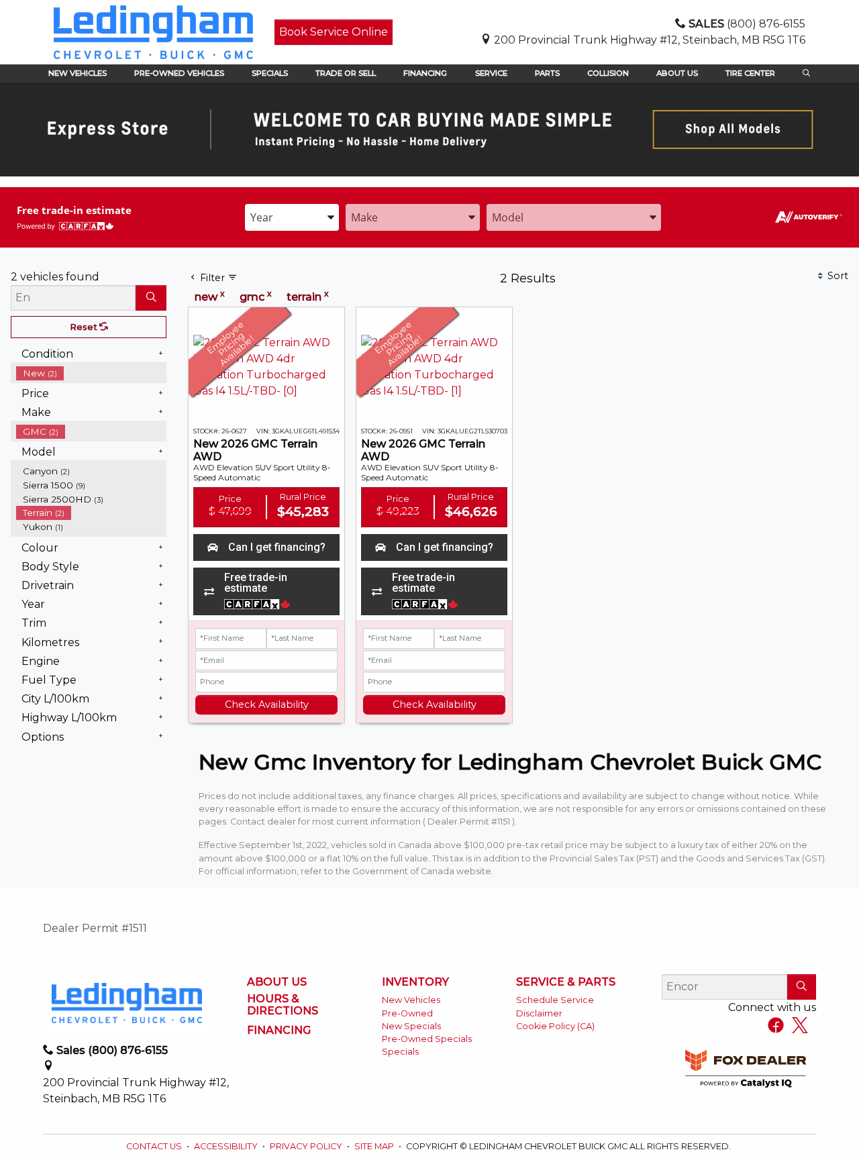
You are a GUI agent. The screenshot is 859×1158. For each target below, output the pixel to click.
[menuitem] (91, 373)
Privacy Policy (307, 1146)
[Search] (151, 298)
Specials (400, 1052)
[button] (77, 73)
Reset (84, 327)
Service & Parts (565, 982)
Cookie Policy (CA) (555, 1026)
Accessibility (227, 1146)
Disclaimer (539, 1013)
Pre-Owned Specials (427, 1039)
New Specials (411, 1026)
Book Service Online (333, 31)
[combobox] (292, 217)
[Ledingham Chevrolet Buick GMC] (153, 31)
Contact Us (155, 1146)
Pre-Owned (407, 1013)
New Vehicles (411, 1000)
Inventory (415, 982)
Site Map (375, 1146)
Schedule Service (555, 1000)
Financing (279, 1030)
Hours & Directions (282, 1004)
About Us (277, 982)
